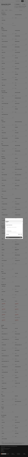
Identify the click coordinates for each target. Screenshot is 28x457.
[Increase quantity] (21, 234)
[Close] (21, 219)
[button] (14, 237)
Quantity (7, 234)
